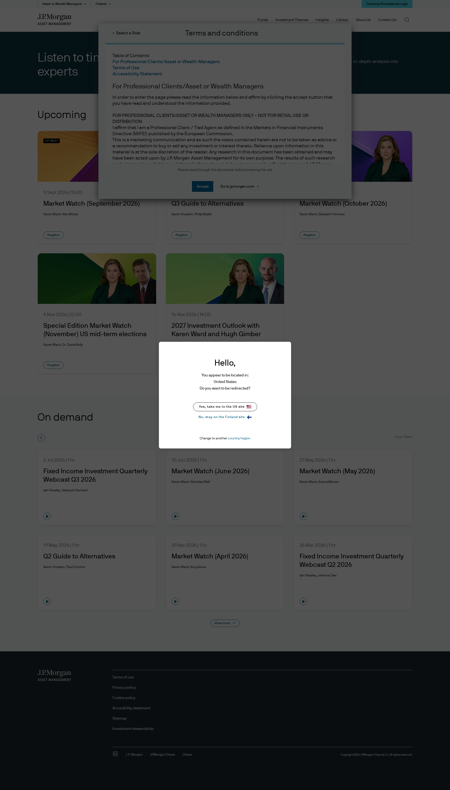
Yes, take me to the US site (222, 406)
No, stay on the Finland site (222, 417)
